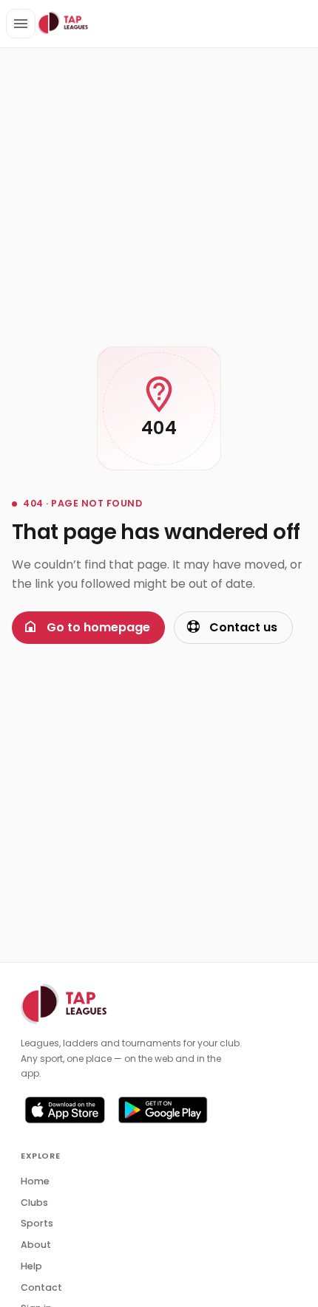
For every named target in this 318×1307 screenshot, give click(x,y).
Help (31, 1266)
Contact (41, 1287)
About (36, 1244)
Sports (37, 1223)
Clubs (34, 1202)
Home (35, 1181)
